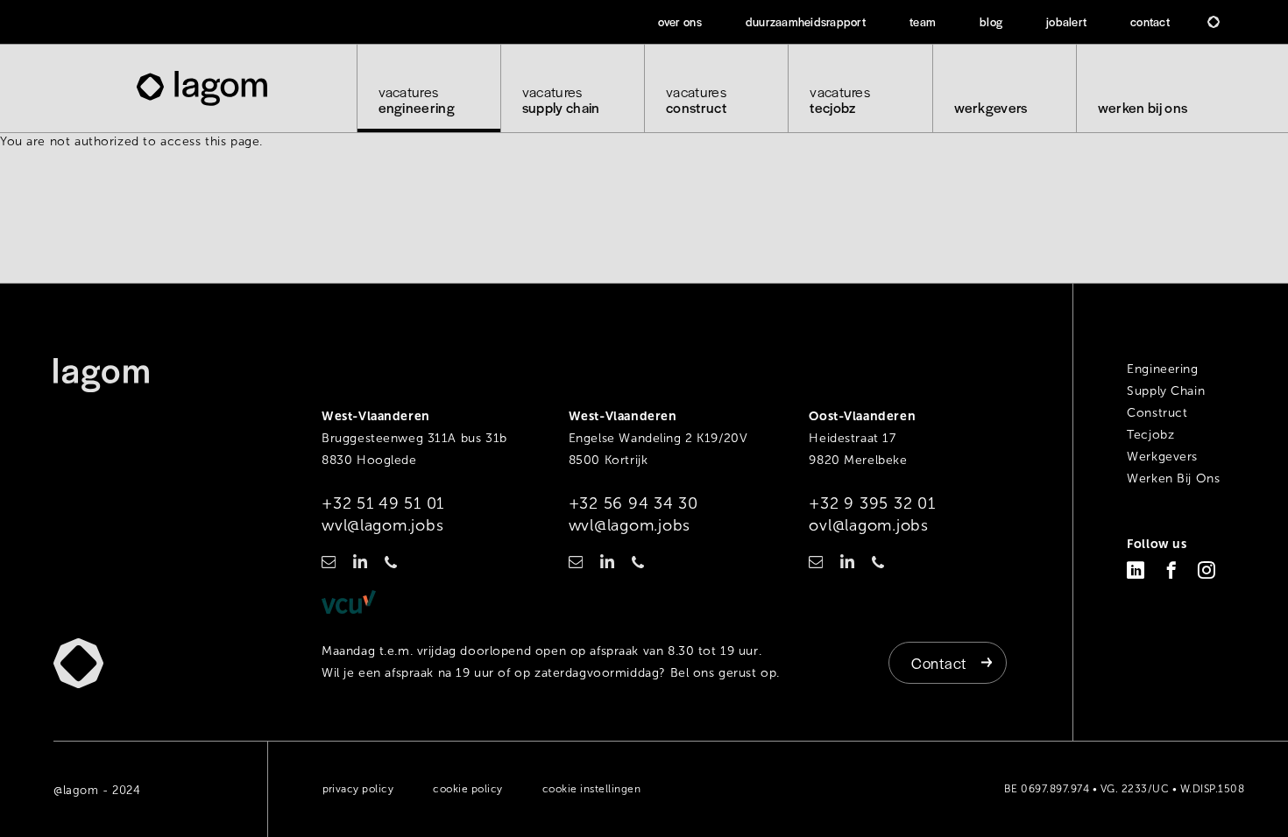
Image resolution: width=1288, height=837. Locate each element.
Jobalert (1066, 21)
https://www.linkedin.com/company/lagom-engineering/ (360, 561)
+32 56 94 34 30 (633, 503)
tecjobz (840, 99)
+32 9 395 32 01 (872, 503)
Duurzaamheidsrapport (806, 21)
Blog (991, 21)
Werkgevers (991, 107)
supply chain (561, 99)
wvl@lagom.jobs (382, 525)
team (922, 21)
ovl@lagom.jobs (868, 525)
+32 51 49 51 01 (383, 503)
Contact (1150, 21)
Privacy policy (358, 789)
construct (696, 99)
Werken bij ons (1142, 107)
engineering (417, 99)
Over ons (680, 21)
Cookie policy (467, 789)
